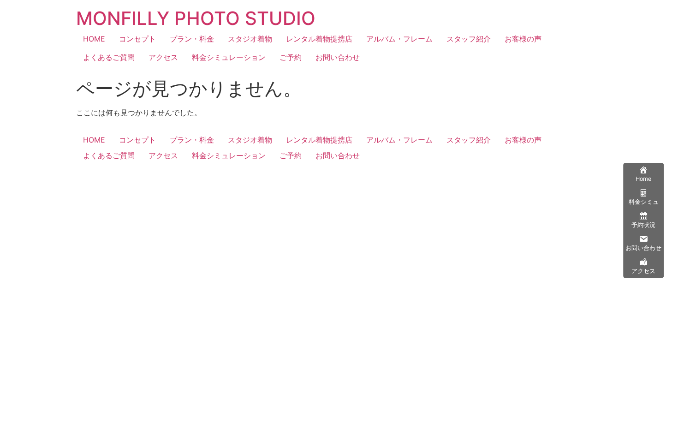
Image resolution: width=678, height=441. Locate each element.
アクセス (163, 57)
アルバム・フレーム (399, 38)
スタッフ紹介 (468, 38)
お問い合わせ (337, 57)
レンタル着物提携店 (319, 38)
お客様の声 (523, 38)
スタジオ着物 (250, 38)
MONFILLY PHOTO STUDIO (195, 18)
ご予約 (291, 57)
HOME (94, 38)
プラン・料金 (192, 38)
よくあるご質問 (109, 57)
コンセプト (137, 38)
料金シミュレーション (229, 57)
